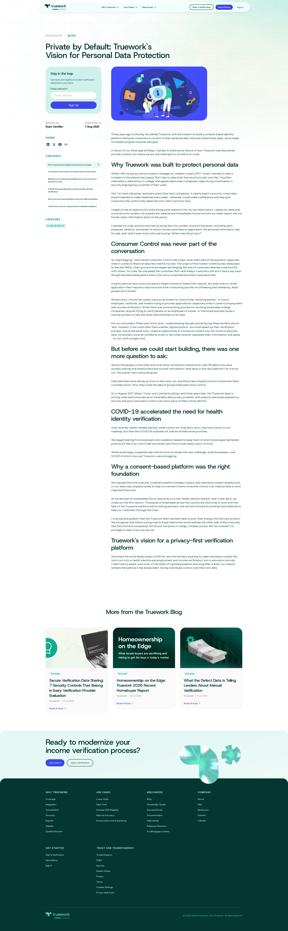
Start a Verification (201, 7)
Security (100, 865)
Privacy (99, 876)
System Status (103, 871)
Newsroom (203, 810)
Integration (51, 804)
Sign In (49, 865)
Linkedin (202, 820)
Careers (202, 815)
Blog (72, 35)
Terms (99, 881)
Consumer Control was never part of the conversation (72, 171)
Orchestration (52, 810)
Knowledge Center (156, 804)
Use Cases (129, 7)
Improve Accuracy (105, 815)
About (201, 799)
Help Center (153, 820)
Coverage (51, 799)
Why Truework (108, 7)
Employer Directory (156, 826)
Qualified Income (54, 831)
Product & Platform (55, 226)
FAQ (200, 804)
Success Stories (154, 810)
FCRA (99, 860)
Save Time (101, 804)
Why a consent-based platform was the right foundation (73, 199)
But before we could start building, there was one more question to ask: (72, 180)
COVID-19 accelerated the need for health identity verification (70, 190)
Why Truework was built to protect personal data (69, 165)
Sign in (240, 7)
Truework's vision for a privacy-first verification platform (72, 206)
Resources (147, 7)
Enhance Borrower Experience (111, 820)
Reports (49, 820)
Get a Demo (224, 7)
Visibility (49, 826)
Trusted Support (104, 855)
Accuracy (50, 815)
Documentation (154, 815)
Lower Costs (102, 799)
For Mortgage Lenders (158, 831)
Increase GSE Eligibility (107, 810)
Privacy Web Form (105, 892)
